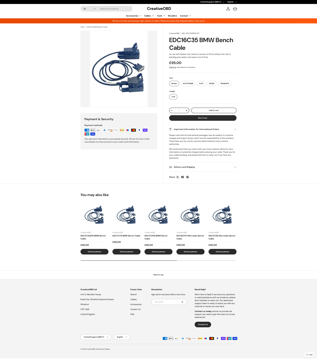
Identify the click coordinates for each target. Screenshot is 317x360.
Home (82, 27)
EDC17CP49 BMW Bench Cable (156, 237)
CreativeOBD (174, 33)
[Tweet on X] (177, 177)
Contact (184, 15)
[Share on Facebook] (182, 177)
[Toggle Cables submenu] (152, 15)
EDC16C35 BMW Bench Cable (97, 27)
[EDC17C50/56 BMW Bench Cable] (94, 215)
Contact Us (135, 309)
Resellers (172, 15)
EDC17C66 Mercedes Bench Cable (222, 237)
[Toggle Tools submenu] (164, 15)
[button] (235, 8)
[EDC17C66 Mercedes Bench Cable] (223, 215)
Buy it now (202, 118)
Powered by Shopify (103, 349)
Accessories (132, 15)
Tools (159, 15)
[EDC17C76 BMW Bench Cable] (126, 215)
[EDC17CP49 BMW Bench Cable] (158, 215)
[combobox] (106, 9)
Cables (147, 15)
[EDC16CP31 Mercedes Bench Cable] (190, 215)
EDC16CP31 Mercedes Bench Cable (190, 237)
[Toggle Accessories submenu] (140, 15)
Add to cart (214, 110)
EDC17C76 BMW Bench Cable (126, 235)
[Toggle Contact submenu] (190, 15)
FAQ (132, 314)
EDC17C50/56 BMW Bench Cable (93, 237)
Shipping (172, 67)
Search (133, 294)
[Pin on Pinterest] (187, 177)
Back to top (158, 275)
